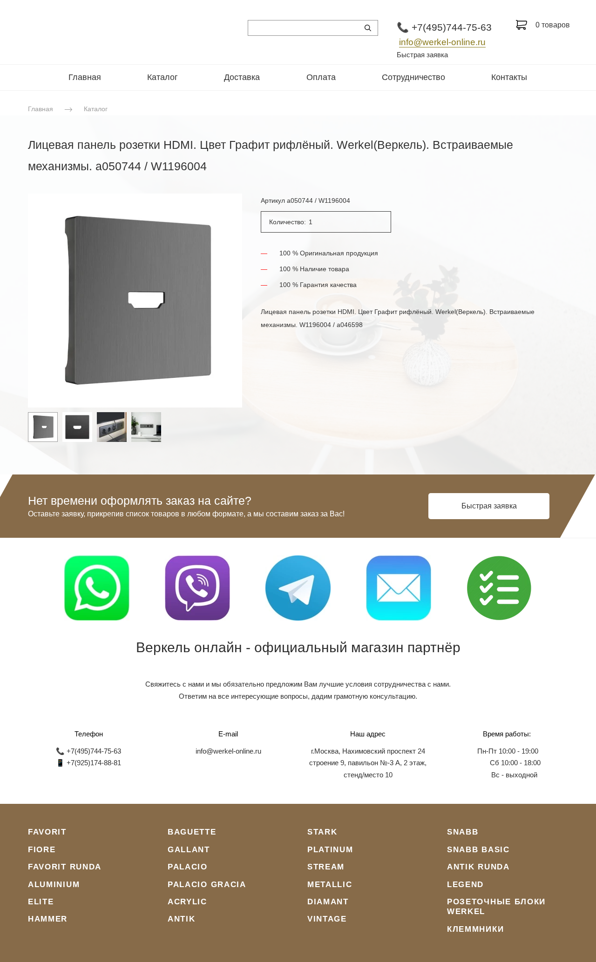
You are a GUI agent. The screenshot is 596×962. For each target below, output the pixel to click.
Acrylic (187, 901)
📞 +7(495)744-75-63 (444, 27)
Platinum (330, 849)
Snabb (463, 832)
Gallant (189, 849)
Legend (465, 884)
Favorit (47, 832)
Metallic (329, 884)
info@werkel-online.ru (442, 42)
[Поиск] (368, 28)
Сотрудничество (413, 77)
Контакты (509, 77)
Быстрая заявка (422, 55)
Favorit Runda (65, 866)
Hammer (48, 919)
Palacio (188, 866)
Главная (84, 77)
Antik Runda (478, 866)
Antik (182, 919)
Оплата (321, 77)
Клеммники (475, 929)
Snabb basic (478, 849)
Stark (322, 832)
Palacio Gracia (207, 884)
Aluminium (54, 884)
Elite (41, 901)
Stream (326, 866)
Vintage (327, 919)
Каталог (162, 77)
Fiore (42, 849)
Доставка (242, 77)
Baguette (192, 832)
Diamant (328, 901)
